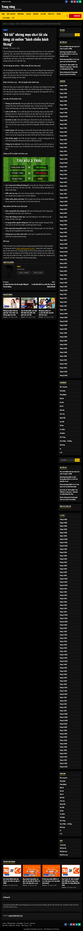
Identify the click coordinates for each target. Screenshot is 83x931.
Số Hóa (59, 14)
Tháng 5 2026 (63, 89)
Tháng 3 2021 (63, 302)
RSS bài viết (63, 848)
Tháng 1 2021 (63, 310)
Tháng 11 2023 (63, 201)
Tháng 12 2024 (63, 155)
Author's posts (38, 272)
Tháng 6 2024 (63, 174)
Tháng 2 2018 (63, 368)
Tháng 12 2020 (64, 314)
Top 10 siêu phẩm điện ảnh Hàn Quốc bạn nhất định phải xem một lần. (29, 313)
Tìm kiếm (62, 30)
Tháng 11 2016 (63, 372)
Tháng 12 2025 (63, 109)
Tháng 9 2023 (63, 209)
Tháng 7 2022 (63, 256)
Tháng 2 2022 (63, 275)
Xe (60, 449)
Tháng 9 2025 (63, 120)
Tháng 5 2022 (63, 263)
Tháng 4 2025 (63, 140)
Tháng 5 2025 (63, 136)
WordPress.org (64, 855)
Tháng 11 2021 (63, 287)
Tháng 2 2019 (63, 360)
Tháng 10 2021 (63, 290)
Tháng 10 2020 (64, 321)
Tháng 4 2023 (63, 229)
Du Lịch (28, 14)
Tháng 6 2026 (63, 86)
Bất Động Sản (11, 14)
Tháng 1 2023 (63, 240)
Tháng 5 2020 (63, 341)
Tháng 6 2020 (63, 337)
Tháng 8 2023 (63, 213)
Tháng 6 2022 (63, 259)
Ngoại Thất (62, 418)
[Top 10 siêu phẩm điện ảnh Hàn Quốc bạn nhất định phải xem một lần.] (29, 303)
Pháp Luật (51, 14)
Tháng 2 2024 (63, 190)
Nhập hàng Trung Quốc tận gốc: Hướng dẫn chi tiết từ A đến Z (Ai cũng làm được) (69, 54)
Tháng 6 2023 (63, 221)
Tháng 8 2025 (63, 124)
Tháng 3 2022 (63, 271)
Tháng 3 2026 (63, 97)
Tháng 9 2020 (63, 325)
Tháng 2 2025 (63, 147)
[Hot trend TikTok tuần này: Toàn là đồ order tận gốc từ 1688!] (12, 871)
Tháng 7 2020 (63, 333)
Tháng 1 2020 (63, 356)
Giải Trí (5, 30)
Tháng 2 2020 (63, 352)
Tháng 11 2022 (63, 248)
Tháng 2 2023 (63, 236)
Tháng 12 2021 (63, 283)
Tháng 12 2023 (63, 198)
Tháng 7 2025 (63, 128)
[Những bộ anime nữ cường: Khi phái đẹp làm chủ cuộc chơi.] (47, 303)
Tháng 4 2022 (63, 267)
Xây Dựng (62, 445)
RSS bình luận (63, 851)
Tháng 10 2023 (64, 205)
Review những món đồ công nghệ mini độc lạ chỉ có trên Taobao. (68, 73)
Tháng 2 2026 (63, 101)
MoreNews (47, 929)
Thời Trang (6, 18)
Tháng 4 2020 (63, 344)
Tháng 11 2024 (63, 159)
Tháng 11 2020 (63, 317)
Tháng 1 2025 (63, 151)
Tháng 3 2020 (63, 348)
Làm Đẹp (62, 414)
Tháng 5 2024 (63, 178)
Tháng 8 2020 (63, 329)
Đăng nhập (63, 845)
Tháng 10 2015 (63, 375)
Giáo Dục (35, 14)
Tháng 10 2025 (64, 116)
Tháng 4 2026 (63, 93)
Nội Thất (43, 14)
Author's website (24, 272)
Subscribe (77, 16)
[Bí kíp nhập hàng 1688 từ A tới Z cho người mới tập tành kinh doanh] (51, 871)
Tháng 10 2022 (64, 252)
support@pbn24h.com (15, 915)
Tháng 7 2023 (63, 217)
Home (3, 14)
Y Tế (13, 18)
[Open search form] (67, 16)
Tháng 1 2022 (63, 279)
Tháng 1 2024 (63, 194)
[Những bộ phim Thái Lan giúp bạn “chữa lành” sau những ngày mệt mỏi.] (11, 303)
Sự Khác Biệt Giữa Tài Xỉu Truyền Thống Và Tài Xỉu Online (15, 284)
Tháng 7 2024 (63, 171)
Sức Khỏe (62, 429)
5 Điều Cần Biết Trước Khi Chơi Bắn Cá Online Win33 (43, 284)
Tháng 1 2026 (63, 105)
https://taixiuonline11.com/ (25, 248)
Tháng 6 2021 (63, 298)
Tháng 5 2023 (63, 225)
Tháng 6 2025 (63, 132)
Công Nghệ (21, 14)
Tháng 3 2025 (63, 143)
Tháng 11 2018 (63, 364)
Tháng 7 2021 (63, 294)
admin (6, 48)
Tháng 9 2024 (63, 167)
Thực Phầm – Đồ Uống (66, 441)
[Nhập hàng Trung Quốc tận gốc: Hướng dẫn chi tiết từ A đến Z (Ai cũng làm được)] (32, 871)
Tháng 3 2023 (63, 232)
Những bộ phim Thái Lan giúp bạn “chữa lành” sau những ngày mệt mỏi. (10, 313)
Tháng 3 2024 (63, 186)
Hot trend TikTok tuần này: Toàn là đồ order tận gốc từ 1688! (69, 47)
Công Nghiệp (63, 394)
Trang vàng (8, 6)
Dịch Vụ (62, 398)
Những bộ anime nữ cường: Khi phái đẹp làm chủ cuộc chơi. (46, 313)
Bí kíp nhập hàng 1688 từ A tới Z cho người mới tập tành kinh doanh (69, 60)
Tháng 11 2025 (63, 113)
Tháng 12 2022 (63, 244)
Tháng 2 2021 (63, 306)
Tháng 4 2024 (63, 182)
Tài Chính (62, 433)
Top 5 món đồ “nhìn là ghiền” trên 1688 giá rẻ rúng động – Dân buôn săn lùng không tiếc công (69, 67)
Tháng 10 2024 (64, 163)
